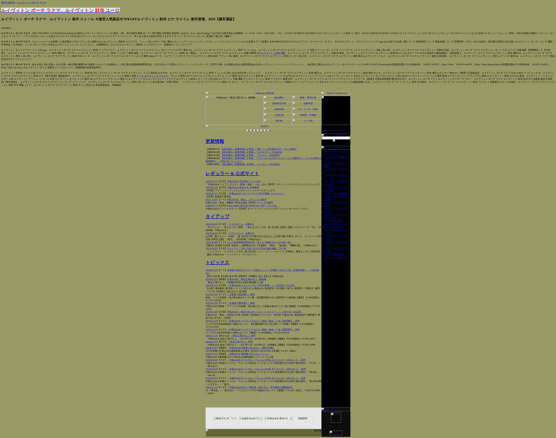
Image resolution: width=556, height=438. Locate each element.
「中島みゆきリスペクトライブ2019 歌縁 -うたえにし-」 (256, 193)
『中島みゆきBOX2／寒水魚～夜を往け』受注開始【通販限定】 (260, 387)
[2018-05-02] (212, 360)
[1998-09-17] (212, 205)
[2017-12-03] (212, 199)
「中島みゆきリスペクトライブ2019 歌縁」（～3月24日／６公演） (261, 285)
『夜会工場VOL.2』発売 (243, 335)
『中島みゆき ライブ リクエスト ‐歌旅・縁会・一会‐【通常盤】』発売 (263, 329)
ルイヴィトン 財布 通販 (273, 53)
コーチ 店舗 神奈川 (334, 254)
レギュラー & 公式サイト (232, 173)
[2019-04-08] (212, 242)
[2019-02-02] (212, 248)
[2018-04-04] (212, 369)
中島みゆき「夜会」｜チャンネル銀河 (246, 199)
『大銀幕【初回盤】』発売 (241, 294)
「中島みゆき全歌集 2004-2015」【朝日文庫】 (251, 348)
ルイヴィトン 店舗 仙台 (337, 193)
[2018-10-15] (212, 181)
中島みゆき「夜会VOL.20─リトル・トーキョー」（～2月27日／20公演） (264, 312)
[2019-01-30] (212, 294)
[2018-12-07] (212, 348)
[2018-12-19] (212, 321)
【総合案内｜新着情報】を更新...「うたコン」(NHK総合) (250, 155)
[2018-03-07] (212, 378)
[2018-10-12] (212, 354)
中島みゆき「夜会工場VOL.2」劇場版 (246, 279)
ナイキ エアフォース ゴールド (152, 76)
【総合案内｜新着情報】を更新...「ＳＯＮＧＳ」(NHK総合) (252, 152)
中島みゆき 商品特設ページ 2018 (244, 181)
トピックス (217, 262)
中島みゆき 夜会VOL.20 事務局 (243, 187)
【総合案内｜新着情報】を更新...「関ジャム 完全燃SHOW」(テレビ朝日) (259, 149)
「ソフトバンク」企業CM (240, 233)
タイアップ (217, 216)
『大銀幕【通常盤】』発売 (241, 303)
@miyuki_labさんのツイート (336, 130)
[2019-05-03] (212, 279)
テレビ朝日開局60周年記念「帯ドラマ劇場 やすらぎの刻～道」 (259, 242)
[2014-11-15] (212, 387)
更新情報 (215, 141)
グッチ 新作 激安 (333, 221)
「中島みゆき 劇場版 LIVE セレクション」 (249, 354)
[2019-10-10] (212, 187)
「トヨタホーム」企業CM (240, 224)
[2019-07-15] (212, 270)
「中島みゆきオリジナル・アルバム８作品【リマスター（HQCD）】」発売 (266, 378)
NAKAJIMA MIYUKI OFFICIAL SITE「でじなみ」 (253, 205)
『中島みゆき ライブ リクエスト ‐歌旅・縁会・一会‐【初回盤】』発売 (263, 321)
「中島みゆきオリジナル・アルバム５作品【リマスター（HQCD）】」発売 (266, 360)
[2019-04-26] (212, 224)
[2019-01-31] (212, 193)
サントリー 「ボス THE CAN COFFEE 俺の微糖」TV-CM (256, 248)
